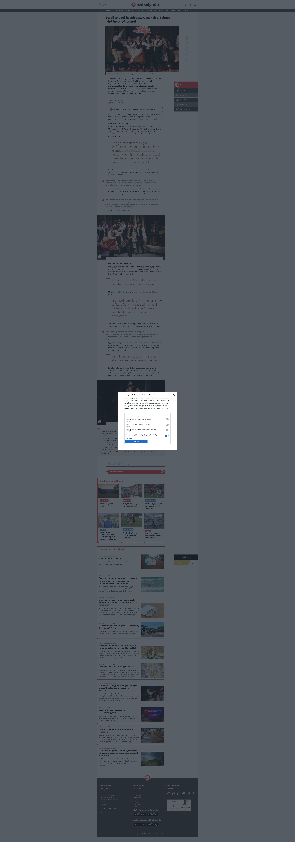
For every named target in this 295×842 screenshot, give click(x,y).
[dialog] (147, 421)
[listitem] (147, 416)
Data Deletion (139, 447)
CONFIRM (136, 441)
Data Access (147, 447)
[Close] (174, 395)
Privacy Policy (156, 447)
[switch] (167, 419)
